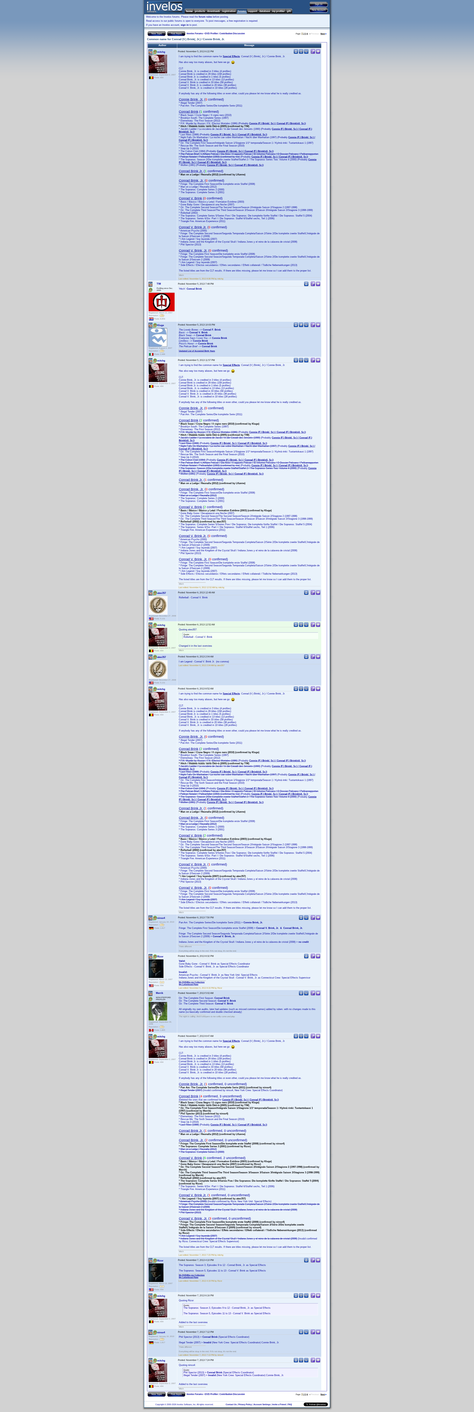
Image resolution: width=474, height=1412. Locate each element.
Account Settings (262, 1404)
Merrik (159, 993)
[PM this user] (295, 53)
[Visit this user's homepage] (301, 326)
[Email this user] (301, 53)
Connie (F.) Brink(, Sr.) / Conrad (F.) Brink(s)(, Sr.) (277, 123)
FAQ (290, 1404)
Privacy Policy (245, 1404)
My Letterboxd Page (188, 984)
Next (323, 34)
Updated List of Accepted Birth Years (197, 351)
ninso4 (161, 918)
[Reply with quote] (318, 53)
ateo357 (161, 593)
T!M (159, 283)
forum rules (205, 16)
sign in (185, 25)
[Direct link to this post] (313, 53)
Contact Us (231, 1404)
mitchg (161, 52)
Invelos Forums (195, 33)
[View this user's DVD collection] (306, 53)
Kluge (160, 325)
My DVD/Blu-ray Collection (192, 982)
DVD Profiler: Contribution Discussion (225, 33)
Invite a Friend (279, 1404)
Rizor (160, 956)
